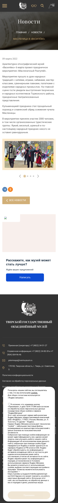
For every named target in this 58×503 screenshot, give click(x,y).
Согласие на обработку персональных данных (24, 381)
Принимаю (29, 495)
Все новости (17, 200)
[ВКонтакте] (4, 189)
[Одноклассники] (10, 189)
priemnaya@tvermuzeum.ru (20, 360)
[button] (24, 176)
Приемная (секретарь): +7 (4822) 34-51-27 (27, 345)
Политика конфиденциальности (17, 375)
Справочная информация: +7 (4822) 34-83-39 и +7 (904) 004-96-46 (30, 353)
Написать (24, 277)
